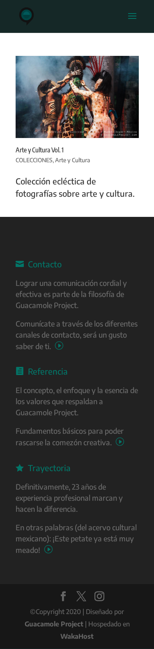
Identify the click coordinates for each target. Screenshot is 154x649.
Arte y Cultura (72, 159)
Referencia (42, 371)
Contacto (39, 264)
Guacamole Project (54, 624)
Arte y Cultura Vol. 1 (40, 150)
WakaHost (77, 636)
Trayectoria (43, 468)
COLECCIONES (34, 159)
